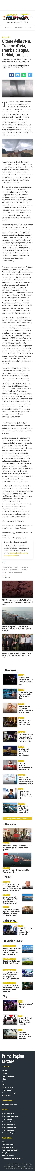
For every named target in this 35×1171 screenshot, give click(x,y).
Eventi (4, 1082)
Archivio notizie (6, 1095)
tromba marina (14, 570)
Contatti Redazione (7, 1145)
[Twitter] (17, 75)
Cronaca (18, 27)
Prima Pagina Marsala (8, 1122)
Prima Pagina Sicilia (8, 1130)
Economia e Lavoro (7, 1087)
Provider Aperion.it (7, 1147)
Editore (4, 1142)
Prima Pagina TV (7, 1090)
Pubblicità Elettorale (8, 1156)
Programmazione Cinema (9, 1105)
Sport (3, 1084)
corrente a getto (7, 567)
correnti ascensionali (15, 572)
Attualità (8, 27)
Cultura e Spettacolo (8, 1076)
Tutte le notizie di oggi (8, 1093)
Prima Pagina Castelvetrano (10, 1116)
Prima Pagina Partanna (9, 1127)
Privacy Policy (6, 1153)
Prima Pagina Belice (8, 1114)
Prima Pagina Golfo (7, 1119)
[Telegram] (30, 75)
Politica (28, 27)
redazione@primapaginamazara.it (12, 1158)
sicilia (16, 567)
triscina (4, 572)
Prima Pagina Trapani (8, 1133)
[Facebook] (11, 75)
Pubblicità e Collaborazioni (10, 1150)
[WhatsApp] (23, 75)
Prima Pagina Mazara (8, 1125)
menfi (24, 570)
